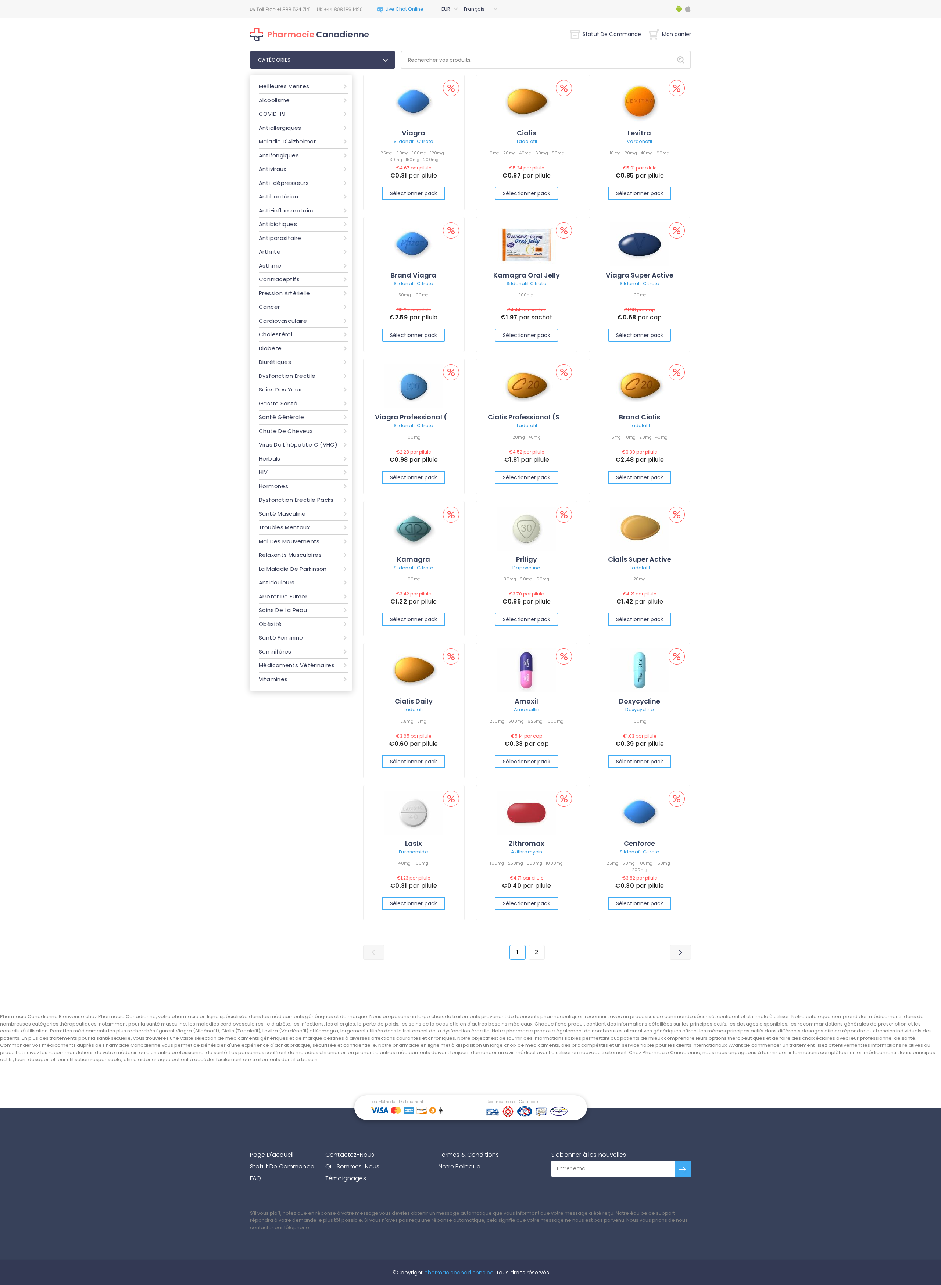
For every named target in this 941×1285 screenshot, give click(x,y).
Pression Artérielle (284, 293)
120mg (437, 153)
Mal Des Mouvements (289, 541)
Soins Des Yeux (280, 389)
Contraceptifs (279, 279)
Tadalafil (526, 141)
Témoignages (345, 1178)
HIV (263, 472)
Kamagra (413, 559)
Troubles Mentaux (284, 527)
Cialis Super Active (639, 559)
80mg (558, 153)
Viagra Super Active (639, 275)
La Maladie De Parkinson (293, 569)
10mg (494, 153)
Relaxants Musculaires (290, 555)
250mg (497, 721)
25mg (386, 153)
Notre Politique (459, 1166)
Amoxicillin (526, 709)
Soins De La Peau (283, 610)
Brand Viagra (413, 275)
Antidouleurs (277, 582)
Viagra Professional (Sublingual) (431, 417)
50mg (402, 153)
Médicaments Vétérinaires (296, 665)
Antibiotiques (278, 224)
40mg (525, 153)
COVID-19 (272, 114)
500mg (516, 721)
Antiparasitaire (280, 238)
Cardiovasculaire (283, 321)
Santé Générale (281, 417)
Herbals (269, 458)
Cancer (269, 307)
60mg (541, 153)
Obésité (270, 624)
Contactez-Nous (349, 1154)
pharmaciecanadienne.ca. (459, 1272)
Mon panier (676, 34)
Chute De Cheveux (285, 431)
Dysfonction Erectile (287, 376)
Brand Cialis (639, 417)
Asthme (270, 265)
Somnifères (275, 651)
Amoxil (526, 701)
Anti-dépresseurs (284, 183)
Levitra (639, 132)
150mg (412, 159)
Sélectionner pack (413, 193)
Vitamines (273, 679)
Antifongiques (279, 155)
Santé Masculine (282, 514)
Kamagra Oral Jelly (526, 275)
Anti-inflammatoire (286, 210)
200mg (431, 159)
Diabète (270, 348)
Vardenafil (639, 141)
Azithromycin (527, 851)
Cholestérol (275, 334)
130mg (395, 159)
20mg (509, 153)
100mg (419, 153)
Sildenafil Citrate (413, 141)
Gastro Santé (278, 403)
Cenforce (639, 843)
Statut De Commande (612, 34)
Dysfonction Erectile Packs (296, 500)
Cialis (526, 132)
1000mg (555, 721)
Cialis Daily (414, 701)
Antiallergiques (280, 128)
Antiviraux (272, 169)
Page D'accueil (271, 1154)
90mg (542, 579)
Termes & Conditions (469, 1154)
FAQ (255, 1178)
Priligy (526, 559)
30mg (510, 579)
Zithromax (526, 843)
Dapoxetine (526, 567)
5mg (616, 437)
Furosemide (413, 851)
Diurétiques (275, 362)
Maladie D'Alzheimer (287, 141)
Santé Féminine (281, 637)
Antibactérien (278, 196)
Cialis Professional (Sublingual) (542, 417)
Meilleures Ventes (284, 86)
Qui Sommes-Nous (352, 1166)
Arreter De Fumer (283, 596)
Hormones (273, 486)
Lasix (413, 843)
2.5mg (406, 721)
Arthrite (269, 251)
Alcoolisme (274, 100)
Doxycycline (639, 701)
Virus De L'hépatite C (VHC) (298, 444)
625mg (535, 721)
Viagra (413, 132)
